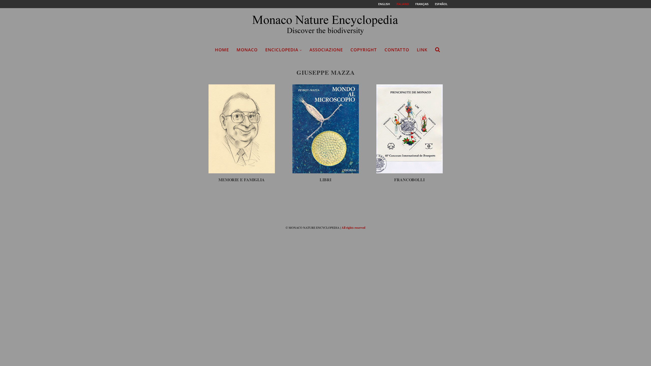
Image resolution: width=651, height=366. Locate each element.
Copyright (363, 50)
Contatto (396, 50)
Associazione (326, 50)
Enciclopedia (281, 50)
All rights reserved (353, 227)
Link (422, 50)
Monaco (247, 50)
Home (222, 50)
